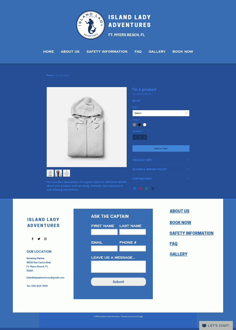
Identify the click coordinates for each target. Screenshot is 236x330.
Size (135, 107)
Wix (141, 316)
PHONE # (127, 242)
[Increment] (145, 137)
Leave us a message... (113, 257)
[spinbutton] (140, 137)
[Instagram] (45, 239)
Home (50, 75)
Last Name (130, 225)
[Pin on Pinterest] (141, 188)
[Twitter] (39, 239)
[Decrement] (135, 137)
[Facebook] (32, 239)
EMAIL (97, 242)
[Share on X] (153, 188)
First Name (102, 225)
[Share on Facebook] (134, 188)
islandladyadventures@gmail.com (45, 277)
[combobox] (160, 113)
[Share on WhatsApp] (147, 188)
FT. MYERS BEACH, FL (126, 34)
